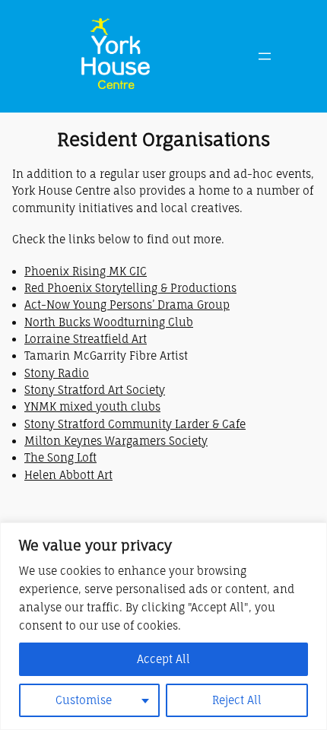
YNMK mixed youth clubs (92, 406)
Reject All (237, 700)
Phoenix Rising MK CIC (85, 271)
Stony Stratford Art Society (94, 389)
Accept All (163, 658)
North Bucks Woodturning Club (108, 322)
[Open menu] (265, 56)
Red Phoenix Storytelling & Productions (130, 287)
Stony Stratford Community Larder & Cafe (135, 423)
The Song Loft (60, 457)
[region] (163, 626)
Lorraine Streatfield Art (85, 338)
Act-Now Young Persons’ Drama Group (127, 304)
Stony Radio (56, 373)
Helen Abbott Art (68, 474)
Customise (84, 700)
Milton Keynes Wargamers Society (116, 440)
